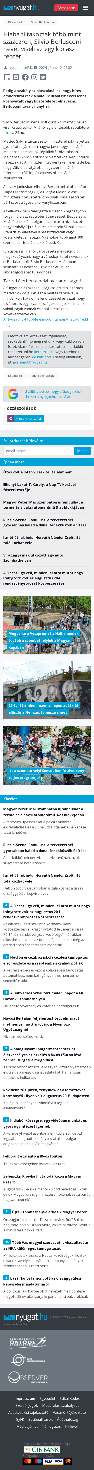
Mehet (82, 450)
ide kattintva (41, 357)
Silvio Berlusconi (42, 22)
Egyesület (47, 1398)
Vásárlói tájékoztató (69, 1412)
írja (8, 132)
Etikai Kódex (70, 1398)
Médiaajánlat (27, 1426)
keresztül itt (44, 351)
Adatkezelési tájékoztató (28, 1412)
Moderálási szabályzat (60, 1405)
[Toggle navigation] (85, 8)
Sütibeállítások (40, 1419)
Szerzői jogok (27, 1405)
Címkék (16, 376)
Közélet (16, 22)
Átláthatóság (67, 1419)
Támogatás (66, 7)
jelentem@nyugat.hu (30, 362)
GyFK (20, 1419)
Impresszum (25, 1398)
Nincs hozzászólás (29, 419)
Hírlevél (71, 1426)
